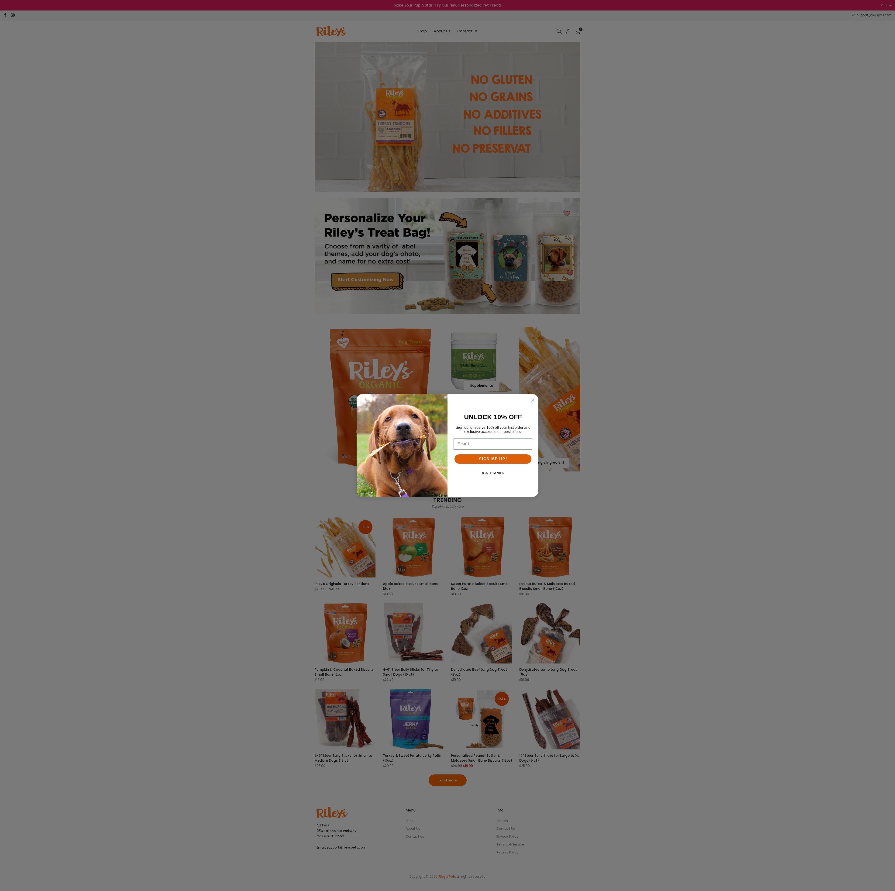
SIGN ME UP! (493, 459)
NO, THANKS (493, 473)
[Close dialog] (532, 400)
